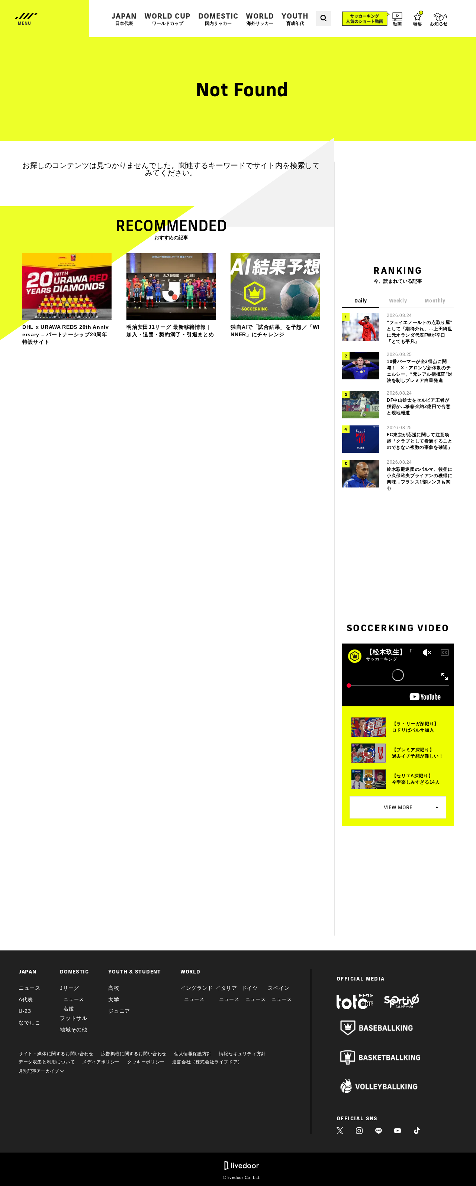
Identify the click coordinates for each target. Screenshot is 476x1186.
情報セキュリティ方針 (242, 1053)
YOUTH (295, 19)
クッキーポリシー (146, 1062)
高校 (113, 988)
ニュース (30, 988)
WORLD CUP (167, 19)
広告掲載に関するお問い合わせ (134, 1053)
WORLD (260, 19)
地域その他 (73, 1029)
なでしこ (30, 1022)
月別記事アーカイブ (39, 1071)
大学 (113, 999)
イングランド (196, 988)
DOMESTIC (218, 19)
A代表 (26, 999)
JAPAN (124, 19)
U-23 (25, 1011)
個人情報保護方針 (193, 1053)
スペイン (279, 988)
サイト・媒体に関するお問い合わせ (56, 1053)
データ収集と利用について (47, 1062)
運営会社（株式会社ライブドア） (207, 1062)
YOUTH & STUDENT (134, 971)
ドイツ (250, 988)
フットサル (73, 1018)
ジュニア (119, 1011)
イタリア (226, 988)
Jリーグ (69, 988)
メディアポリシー (101, 1062)
